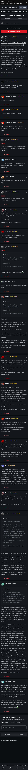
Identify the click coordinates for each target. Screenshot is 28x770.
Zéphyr (7, 209)
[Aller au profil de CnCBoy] (2, 297)
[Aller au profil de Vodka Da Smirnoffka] (2, 97)
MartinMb (7, 109)
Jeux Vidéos (18, 23)
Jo (5, 465)
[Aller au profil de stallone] (2, 177)
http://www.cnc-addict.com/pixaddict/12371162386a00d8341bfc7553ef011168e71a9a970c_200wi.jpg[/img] (13, 43)
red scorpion (8, 583)
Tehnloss (6, 23)
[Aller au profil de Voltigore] (2, 81)
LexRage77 (7, 281)
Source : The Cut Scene (7, 72)
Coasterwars (8, 681)
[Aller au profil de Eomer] (2, 232)
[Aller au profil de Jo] (2, 466)
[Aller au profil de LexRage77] (2, 282)
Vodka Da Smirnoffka (10, 96)
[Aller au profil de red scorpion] (2, 584)
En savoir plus (3, 2)
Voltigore (7, 81)
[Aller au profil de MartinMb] (2, 110)
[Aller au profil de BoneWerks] (2, 160)
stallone (7, 176)
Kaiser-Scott (8, 513)
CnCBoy (7, 296)
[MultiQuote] (2, 76)
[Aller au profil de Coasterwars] (2, 682)
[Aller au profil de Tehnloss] (2, 23)
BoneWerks (7, 159)
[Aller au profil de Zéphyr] (2, 210)
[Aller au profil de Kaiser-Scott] (2, 513)
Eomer (6, 231)
